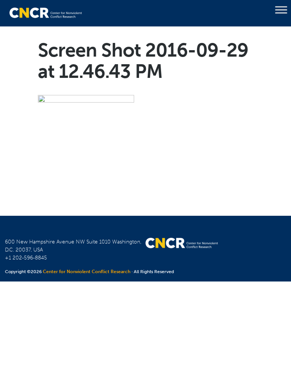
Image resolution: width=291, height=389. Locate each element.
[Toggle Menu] (281, 10)
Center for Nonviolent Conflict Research (86, 271)
